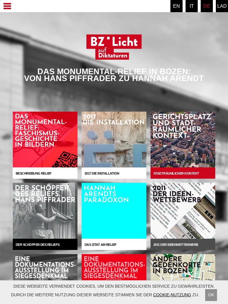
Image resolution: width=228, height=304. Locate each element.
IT (192, 6)
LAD (222, 6)
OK (211, 294)
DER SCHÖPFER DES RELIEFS (38, 244)
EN (176, 6)
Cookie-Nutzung (172, 294)
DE (206, 6)
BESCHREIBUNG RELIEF (34, 173)
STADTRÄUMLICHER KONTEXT (176, 173)
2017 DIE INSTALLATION (102, 173)
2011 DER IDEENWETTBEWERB (175, 244)
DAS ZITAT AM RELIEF (101, 244)
